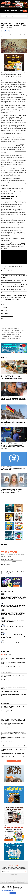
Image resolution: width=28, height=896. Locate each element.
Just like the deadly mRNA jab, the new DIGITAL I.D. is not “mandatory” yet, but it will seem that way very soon (13, 491)
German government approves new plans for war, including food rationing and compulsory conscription (13, 422)
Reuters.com (4, 310)
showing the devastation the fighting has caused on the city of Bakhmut (13, 244)
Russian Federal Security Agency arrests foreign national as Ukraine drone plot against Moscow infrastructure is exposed (13, 720)
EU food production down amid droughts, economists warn (13, 683)
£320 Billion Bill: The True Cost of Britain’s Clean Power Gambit (13, 698)
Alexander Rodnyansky (6, 34)
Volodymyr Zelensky (17, 336)
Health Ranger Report (6, 591)
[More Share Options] (11, 31)
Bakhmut (12, 34)
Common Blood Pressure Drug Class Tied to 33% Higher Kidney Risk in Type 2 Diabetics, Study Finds (12, 728)
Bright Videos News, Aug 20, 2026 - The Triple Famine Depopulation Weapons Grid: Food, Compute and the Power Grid (14, 636)
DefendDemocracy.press (7, 316)
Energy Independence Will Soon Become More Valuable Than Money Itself (12, 621)
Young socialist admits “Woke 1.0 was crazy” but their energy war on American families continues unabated (13, 746)
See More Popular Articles (14, 760)
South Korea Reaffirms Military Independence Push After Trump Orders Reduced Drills (12, 667)
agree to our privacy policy (8, 890)
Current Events (8, 20)
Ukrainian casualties (6, 336)
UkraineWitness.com (6, 240)
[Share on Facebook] (5, 31)
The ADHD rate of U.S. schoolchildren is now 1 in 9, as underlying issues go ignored (13, 377)
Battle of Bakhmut (16, 34)
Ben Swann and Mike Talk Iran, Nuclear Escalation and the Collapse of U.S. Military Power (13, 606)
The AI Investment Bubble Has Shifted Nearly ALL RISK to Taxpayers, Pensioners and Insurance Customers (13, 628)
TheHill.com (4, 307)
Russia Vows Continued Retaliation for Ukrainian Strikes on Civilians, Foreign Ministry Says (12, 672)
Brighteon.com (6, 268)
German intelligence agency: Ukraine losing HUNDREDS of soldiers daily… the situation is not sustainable (13, 101)
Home (2, 20)
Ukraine (18, 334)
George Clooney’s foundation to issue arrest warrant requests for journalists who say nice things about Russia (13, 400)
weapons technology (6, 338)
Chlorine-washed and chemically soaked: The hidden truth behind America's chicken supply (12, 757)
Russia (3, 334)
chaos (22, 330)
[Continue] (25, 871)
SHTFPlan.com (4, 304)
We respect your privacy (14, 874)
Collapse (4, 332)
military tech (11, 332)
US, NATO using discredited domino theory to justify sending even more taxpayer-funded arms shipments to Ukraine (14, 291)
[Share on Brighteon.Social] (2, 31)
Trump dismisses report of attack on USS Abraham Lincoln (12, 753)
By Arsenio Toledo (4, 27)
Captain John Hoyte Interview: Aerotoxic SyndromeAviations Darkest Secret (11, 643)
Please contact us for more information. (8, 573)
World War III (16, 338)
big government (22, 34)
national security (19, 332)
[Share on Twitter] (8, 31)
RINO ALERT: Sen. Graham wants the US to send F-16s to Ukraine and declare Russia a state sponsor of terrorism (14, 275)
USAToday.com (4, 313)
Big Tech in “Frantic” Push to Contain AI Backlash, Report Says (13, 741)
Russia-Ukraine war (11, 334)
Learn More (5, 892)
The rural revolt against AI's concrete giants (9, 691)
